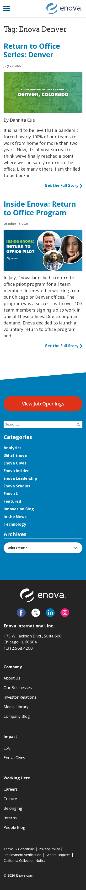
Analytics (12, 447)
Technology (15, 524)
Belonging (13, 808)
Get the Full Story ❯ (63, 185)
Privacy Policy (49, 849)
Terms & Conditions (19, 849)
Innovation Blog (19, 509)
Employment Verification (22, 854)
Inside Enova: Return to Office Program (40, 208)
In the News (15, 516)
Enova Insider (16, 470)
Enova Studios (17, 486)
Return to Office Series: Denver (32, 50)
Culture (10, 798)
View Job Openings (43, 403)
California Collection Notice (25, 860)
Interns (10, 817)
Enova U (11, 493)
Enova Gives (15, 463)
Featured (12, 501)
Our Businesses (18, 687)
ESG (7, 748)
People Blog (14, 827)
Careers (11, 789)
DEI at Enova (15, 455)
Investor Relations (20, 697)
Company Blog (17, 716)
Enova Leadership (20, 478)
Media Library (16, 706)
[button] (6, 8)
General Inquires (57, 854)
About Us (12, 678)
